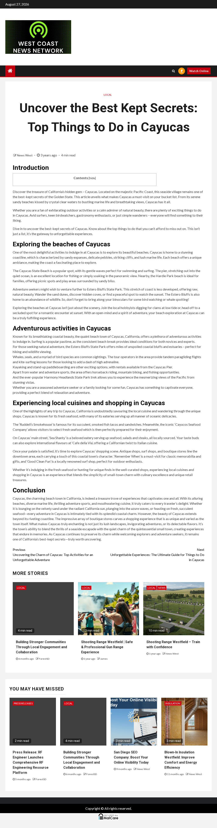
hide (92, 178)
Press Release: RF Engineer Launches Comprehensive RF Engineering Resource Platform (31, 762)
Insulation (173, 703)
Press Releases (23, 703)
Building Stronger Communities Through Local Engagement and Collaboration (41, 647)
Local (108, 94)
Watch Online (199, 71)
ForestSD (44, 658)
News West (25, 155)
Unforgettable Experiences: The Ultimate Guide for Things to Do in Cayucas (157, 554)
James (104, 658)
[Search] (173, 71)
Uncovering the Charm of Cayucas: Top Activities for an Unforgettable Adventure (53, 554)
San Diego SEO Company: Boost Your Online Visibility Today (131, 757)
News (161, 587)
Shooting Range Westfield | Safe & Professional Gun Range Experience (107, 647)
